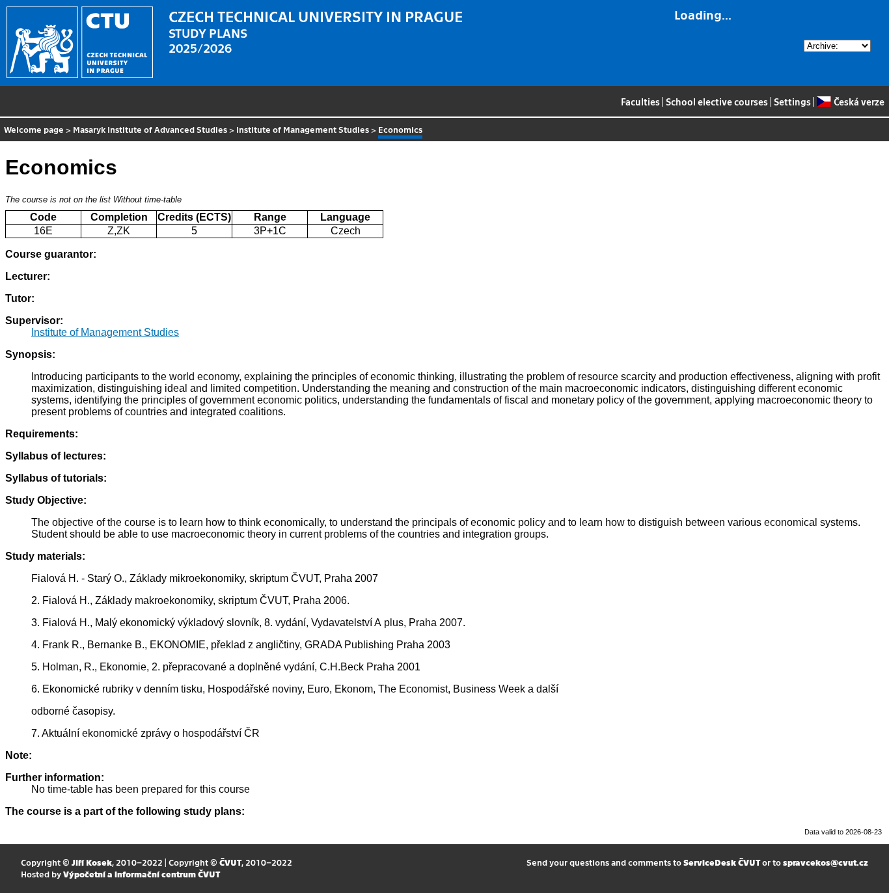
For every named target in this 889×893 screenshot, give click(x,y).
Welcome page (34, 129)
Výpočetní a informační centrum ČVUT (141, 874)
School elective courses (717, 101)
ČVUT (230, 862)
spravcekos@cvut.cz (825, 862)
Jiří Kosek (92, 862)
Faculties (640, 101)
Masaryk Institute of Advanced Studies (150, 129)
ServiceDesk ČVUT (721, 862)
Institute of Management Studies (302, 129)
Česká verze (859, 101)
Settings (792, 101)
